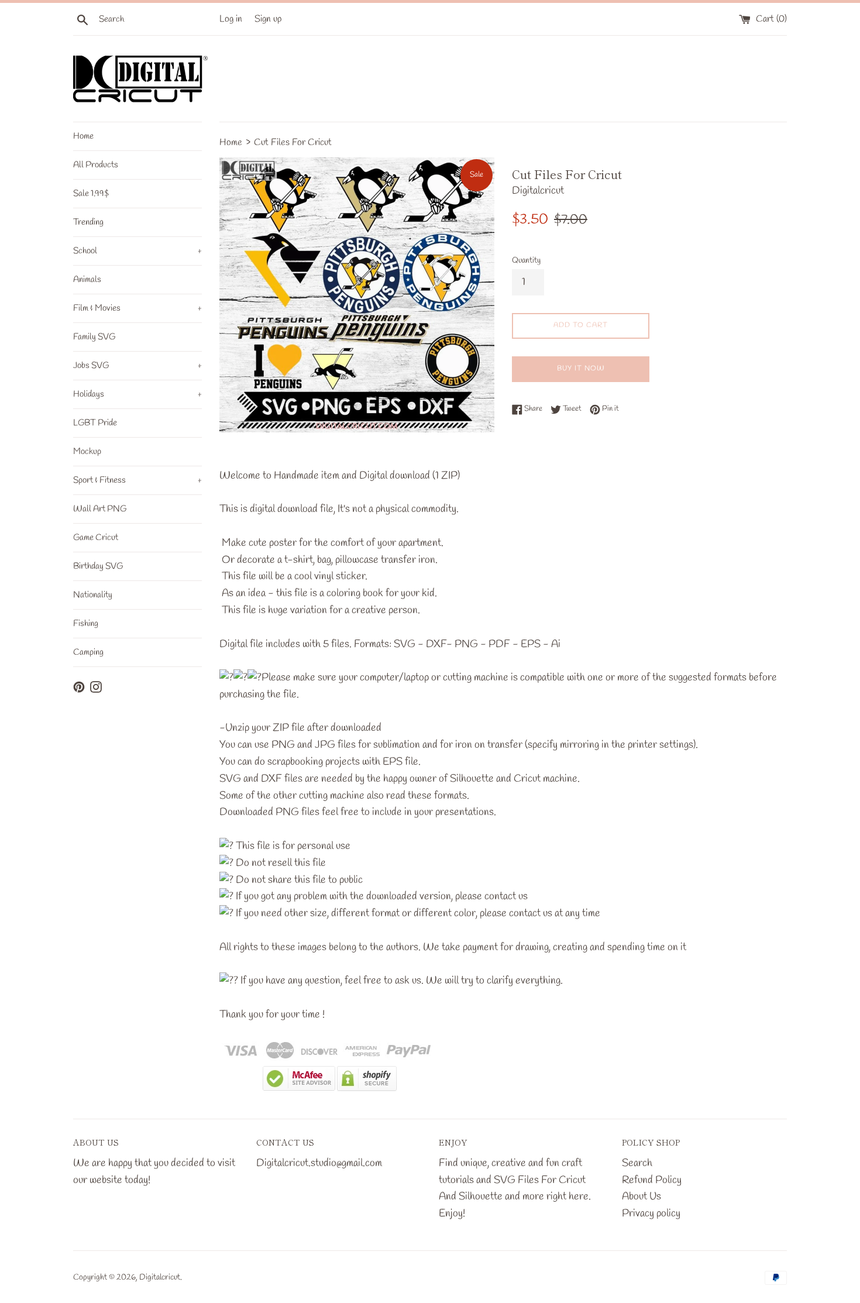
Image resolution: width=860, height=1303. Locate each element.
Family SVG (94, 337)
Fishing (85, 624)
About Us (641, 1196)
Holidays (137, 394)
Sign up (268, 19)
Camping (88, 652)
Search (637, 1163)
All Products (95, 165)
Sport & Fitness (137, 480)
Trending (88, 222)
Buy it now (581, 368)
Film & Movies (137, 308)
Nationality (92, 595)
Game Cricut (95, 538)
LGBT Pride (95, 423)
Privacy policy (651, 1213)
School (137, 251)
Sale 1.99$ (91, 194)
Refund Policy (652, 1180)
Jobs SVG (137, 366)
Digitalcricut (159, 1277)
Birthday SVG (98, 566)
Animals (87, 280)
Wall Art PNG (99, 509)
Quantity (526, 260)
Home (83, 136)
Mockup (87, 452)
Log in (230, 19)
